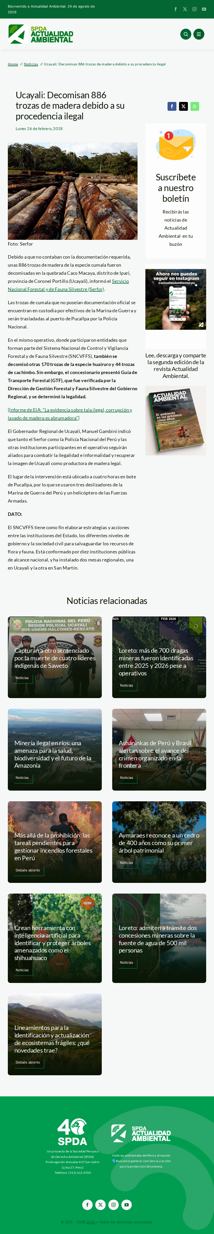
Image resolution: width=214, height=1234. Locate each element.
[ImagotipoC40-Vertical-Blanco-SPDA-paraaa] (72, 1119)
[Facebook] (172, 106)
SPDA (90, 1222)
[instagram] (194, 9)
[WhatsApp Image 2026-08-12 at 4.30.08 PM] (175, 388)
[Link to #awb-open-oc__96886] (185, 34)
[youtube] (204, 9)
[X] (183, 106)
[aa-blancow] (141, 1126)
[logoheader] (40, 26)
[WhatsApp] (194, 106)
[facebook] (176, 9)
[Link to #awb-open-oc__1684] (198, 34)
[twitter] (185, 9)
